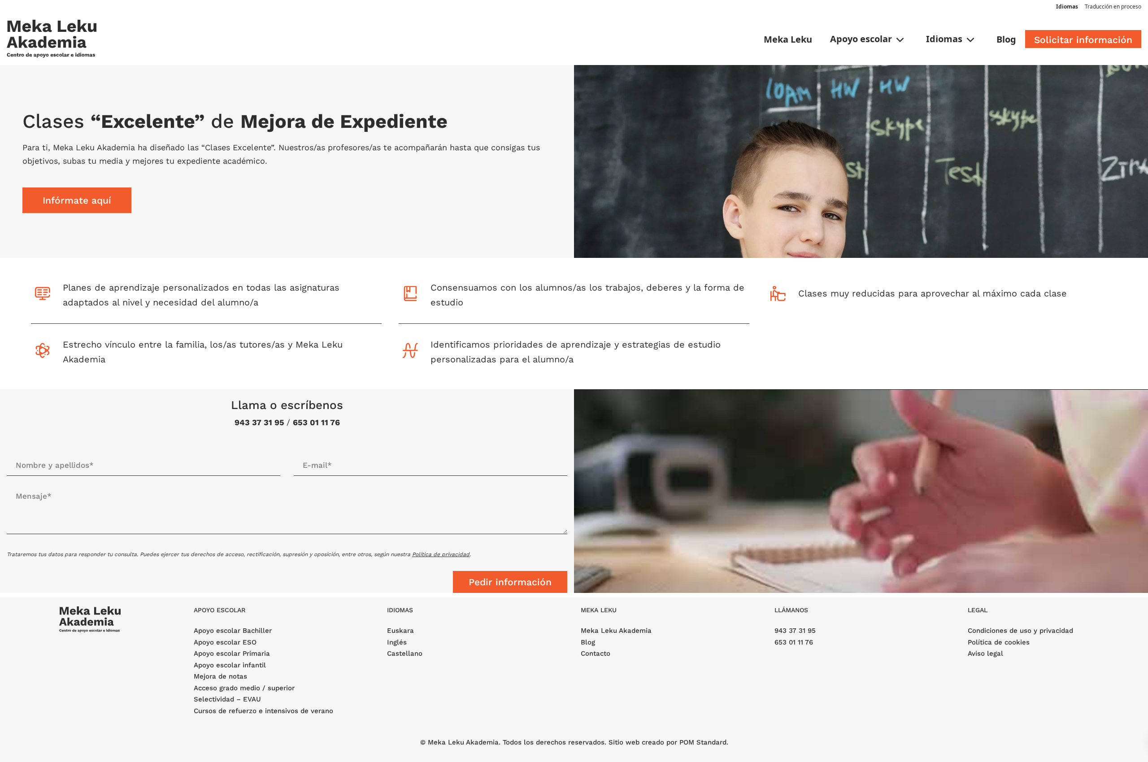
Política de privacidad (441, 554)
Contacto (595, 653)
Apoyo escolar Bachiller (233, 631)
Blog (588, 642)
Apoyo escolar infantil (230, 665)
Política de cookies (999, 642)
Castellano (404, 653)
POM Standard (702, 742)
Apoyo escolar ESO (225, 642)
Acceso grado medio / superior (244, 688)
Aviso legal (985, 653)
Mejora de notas (220, 676)
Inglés (397, 642)
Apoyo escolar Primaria (232, 653)
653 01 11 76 (316, 422)
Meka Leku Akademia (616, 631)
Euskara (400, 631)
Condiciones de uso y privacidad (1020, 631)
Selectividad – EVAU (227, 699)
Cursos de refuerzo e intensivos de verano (263, 711)
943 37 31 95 (261, 422)
